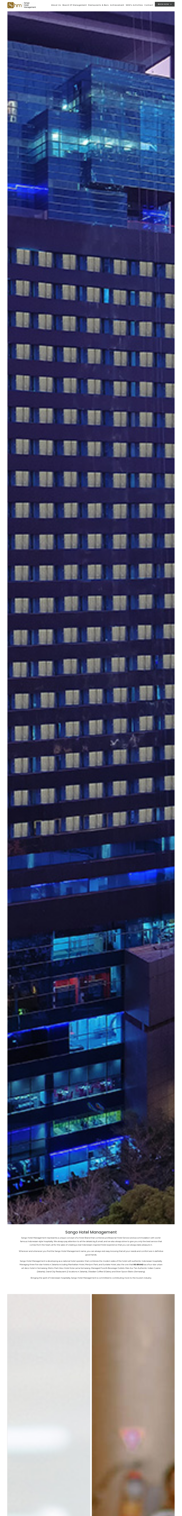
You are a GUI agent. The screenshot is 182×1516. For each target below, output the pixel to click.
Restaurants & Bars (98, 5)
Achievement (117, 5)
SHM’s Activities (134, 5)
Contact (148, 5)
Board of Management (75, 5)
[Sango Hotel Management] (21, 5)
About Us (56, 5)
